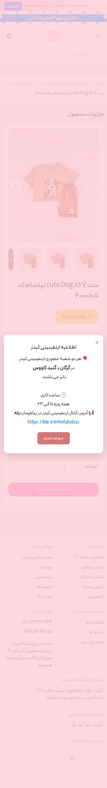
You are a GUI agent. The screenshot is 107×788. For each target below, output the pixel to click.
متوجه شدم (53, 438)
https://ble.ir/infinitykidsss (53, 422)
